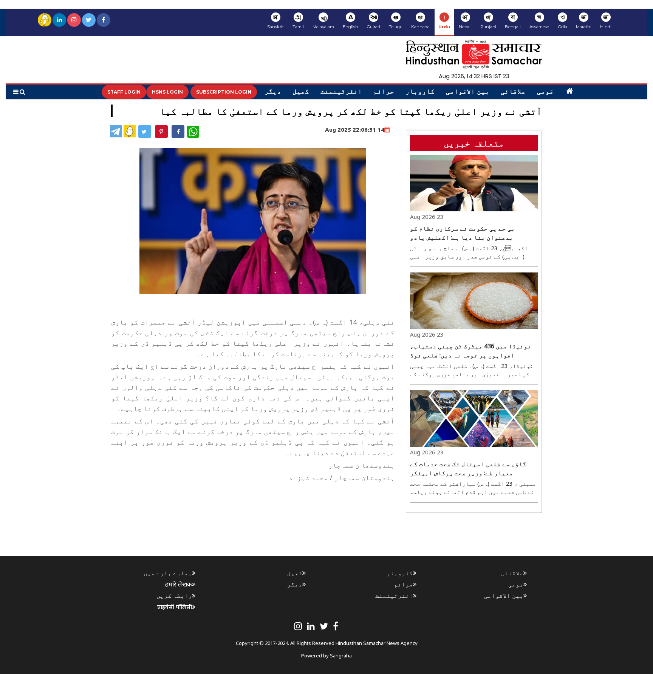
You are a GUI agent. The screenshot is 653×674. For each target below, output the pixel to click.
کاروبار (420, 92)
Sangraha (341, 655)
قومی (545, 92)
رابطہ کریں (174, 595)
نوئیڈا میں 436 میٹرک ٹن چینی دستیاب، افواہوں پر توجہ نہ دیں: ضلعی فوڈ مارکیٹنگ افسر (470, 351)
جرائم (383, 92)
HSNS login (167, 92)
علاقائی (513, 92)
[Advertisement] (257, 502)
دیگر (273, 92)
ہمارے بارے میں (168, 573)
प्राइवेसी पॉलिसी (174, 607)
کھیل (300, 92)
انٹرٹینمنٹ (341, 92)
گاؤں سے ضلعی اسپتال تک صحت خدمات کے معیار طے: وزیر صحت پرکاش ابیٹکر (468, 468)
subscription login (223, 92)
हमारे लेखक (178, 584)
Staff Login (124, 92)
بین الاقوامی (467, 92)
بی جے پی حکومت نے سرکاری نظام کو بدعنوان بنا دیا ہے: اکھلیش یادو (462, 233)
